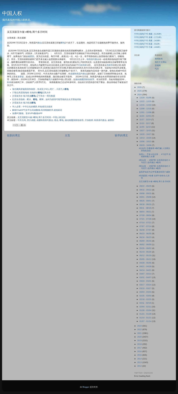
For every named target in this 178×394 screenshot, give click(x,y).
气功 (157, 69)
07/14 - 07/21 (145, 223)
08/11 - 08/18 (145, 208)
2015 (139, 355)
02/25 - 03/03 (145, 296)
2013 (139, 362)
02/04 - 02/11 (145, 307)
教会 (40, 43)
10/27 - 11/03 (145, 131)
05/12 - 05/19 (145, 255)
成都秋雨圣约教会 (78, 74)
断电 (63, 43)
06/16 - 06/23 (145, 237)
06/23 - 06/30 (145, 234)
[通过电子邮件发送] (14, 125)
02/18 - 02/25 (145, 299)
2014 (139, 359)
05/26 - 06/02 (145, 248)
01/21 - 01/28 (145, 314)
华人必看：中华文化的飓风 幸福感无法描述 (32, 107)
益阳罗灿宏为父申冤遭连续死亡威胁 (154, 172)
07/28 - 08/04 (145, 215)
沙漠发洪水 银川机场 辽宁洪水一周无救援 (33, 96)
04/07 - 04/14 (145, 274)
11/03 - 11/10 (145, 127)
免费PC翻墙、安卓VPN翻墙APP (27, 113)
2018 (139, 344)
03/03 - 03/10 (145, 292)
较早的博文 (121, 135)
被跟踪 (31, 56)
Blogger (85, 387)
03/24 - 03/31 (145, 281)
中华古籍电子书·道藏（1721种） (148, 37)
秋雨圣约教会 (93, 59)
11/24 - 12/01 (145, 116)
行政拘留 (82, 65)
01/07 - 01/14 (145, 321)
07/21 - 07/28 (145, 219)
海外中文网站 (160, 62)
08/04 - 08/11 (145, 212)
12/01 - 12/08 (145, 112)
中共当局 (22, 120)
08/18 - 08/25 (145, 204)
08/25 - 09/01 (145, 201)
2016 (139, 351)
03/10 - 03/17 (145, 288)
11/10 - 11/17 (145, 123)
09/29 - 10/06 (145, 145)
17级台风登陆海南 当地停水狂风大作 (31, 92)
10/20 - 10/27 (145, 134)
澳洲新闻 (159, 59)
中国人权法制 (59, 117)
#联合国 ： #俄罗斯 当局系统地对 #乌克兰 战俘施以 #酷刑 (154, 161)
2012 (139, 366)
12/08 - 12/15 (145, 109)
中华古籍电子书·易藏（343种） (148, 41)
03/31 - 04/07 (145, 277)
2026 (139, 87)
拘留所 (110, 65)
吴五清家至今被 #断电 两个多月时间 (34, 117)
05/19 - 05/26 (145, 252)
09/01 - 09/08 (145, 197)
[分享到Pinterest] (24, 125)
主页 (67, 135)
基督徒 (21, 77)
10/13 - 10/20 (145, 138)
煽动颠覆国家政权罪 (85, 79)
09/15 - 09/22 (145, 190)
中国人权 (12, 13)
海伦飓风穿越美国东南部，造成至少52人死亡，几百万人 (40, 89)
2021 (139, 333)
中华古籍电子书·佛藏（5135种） (148, 34)
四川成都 (31, 120)
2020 (139, 337)
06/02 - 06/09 (145, 245)
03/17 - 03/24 (145, 285)
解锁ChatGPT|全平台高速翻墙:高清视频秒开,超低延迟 (37, 110)
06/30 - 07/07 (145, 230)
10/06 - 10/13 (145, 141)
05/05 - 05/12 (145, 259)
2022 (139, 329)
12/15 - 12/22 (145, 105)
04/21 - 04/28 (145, 266)
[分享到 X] (19, 125)
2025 (139, 91)
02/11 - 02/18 (145, 303)
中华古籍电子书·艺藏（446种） (148, 47)
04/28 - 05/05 (145, 263)
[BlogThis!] (16, 125)
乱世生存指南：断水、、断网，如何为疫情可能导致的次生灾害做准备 (46, 99)
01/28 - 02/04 (145, 310)
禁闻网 (158, 65)
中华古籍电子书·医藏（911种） (147, 44)
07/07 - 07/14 (145, 226)
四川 (50, 79)
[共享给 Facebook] (22, 125)
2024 (139, 95)
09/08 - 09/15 (145, 193)
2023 (139, 326)
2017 (139, 348)
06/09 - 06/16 (145, 241)
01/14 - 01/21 (145, 318)
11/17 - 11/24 (145, 120)
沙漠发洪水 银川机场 (24, 103)
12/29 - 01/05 (145, 98)
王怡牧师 (89, 120)
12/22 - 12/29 (145, 101)
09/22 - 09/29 (145, 186)
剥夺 (9, 82)
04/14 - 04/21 (145, 270)
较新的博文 (13, 135)
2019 (139, 340)
